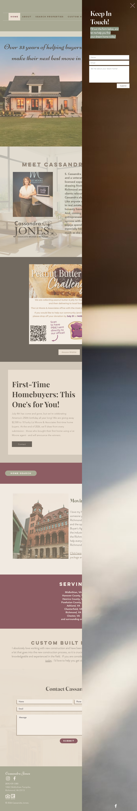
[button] (132, 5)
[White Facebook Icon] (115, 806)
